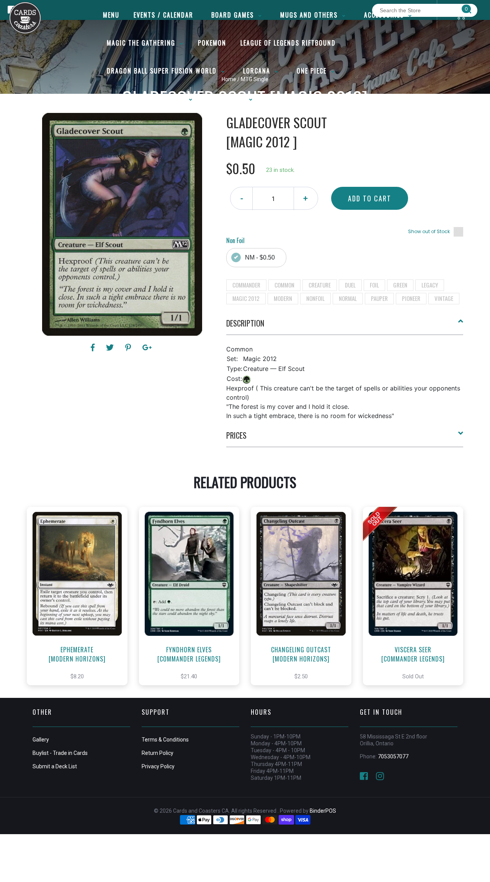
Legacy (429, 285)
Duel (350, 285)
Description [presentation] (245, 323)
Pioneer (411, 298)
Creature (320, 285)
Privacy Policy (158, 766)
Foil (374, 285)
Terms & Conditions (165, 740)
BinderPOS (323, 811)
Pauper (379, 298)
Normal (348, 298)
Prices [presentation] (236, 435)
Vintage (443, 298)
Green (400, 285)
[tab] (345, 326)
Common (284, 285)
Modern (283, 298)
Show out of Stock (429, 231)
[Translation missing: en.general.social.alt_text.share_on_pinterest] (129, 347)
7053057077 (393, 756)
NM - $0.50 (260, 257)
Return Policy (157, 753)
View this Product (80, 604)
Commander (246, 285)
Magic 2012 (246, 298)
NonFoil (315, 298)
